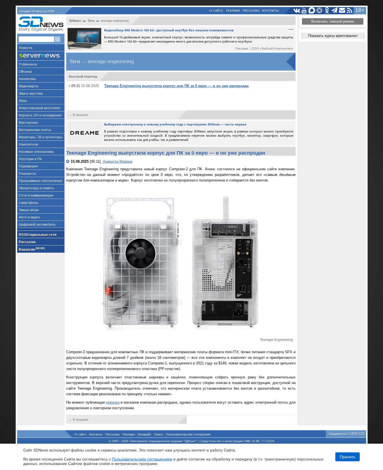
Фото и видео (29, 217)
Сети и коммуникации (36, 195)
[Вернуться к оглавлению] (68, 161)
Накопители (28, 144)
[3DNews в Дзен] (319, 10)
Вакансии (32, 249)
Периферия (28, 166)
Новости (25, 48)
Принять (347, 457)
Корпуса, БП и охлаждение (40, 115)
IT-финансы (28, 64)
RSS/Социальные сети (37, 235)
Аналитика (27, 79)
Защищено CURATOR (346, 434)
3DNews (75, 20)
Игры (23, 101)
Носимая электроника (36, 152)
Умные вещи (29, 210)
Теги (91, 20)
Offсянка (25, 72)
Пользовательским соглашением (142, 459)
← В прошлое (78, 115)
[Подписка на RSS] (350, 10)
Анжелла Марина (117, 161)
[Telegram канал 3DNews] (334, 10)
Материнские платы (35, 130)
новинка (112, 402)
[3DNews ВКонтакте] (297, 10)
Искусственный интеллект (40, 108)
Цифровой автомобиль (37, 225)
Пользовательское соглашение (188, 434)
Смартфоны (28, 203)
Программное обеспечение (41, 181)
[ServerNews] (40, 56)
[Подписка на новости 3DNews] (342, 10)
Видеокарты (28, 86)
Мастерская (28, 123)
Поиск (158, 434)
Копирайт (144, 434)
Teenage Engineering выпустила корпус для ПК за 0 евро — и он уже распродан (176, 86)
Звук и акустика (31, 94)
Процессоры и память (36, 188)
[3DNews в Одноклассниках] (327, 10)
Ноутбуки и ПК (30, 159)
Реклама (233, 10)
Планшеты (27, 174)
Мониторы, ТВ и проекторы (41, 137)
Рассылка (251, 10)
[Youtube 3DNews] (304, 10)
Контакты (270, 10)
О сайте (216, 10)
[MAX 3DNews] (312, 10)
